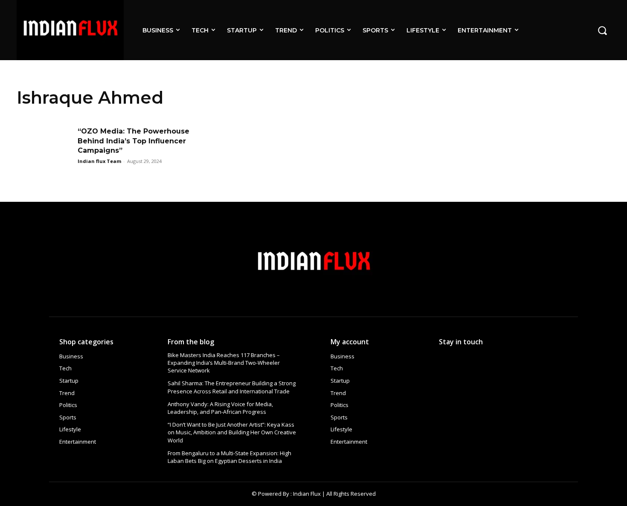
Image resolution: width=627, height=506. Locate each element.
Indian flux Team (99, 161)
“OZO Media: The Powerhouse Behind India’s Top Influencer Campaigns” (133, 140)
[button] (602, 30)
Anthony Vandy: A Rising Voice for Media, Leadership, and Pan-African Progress (220, 408)
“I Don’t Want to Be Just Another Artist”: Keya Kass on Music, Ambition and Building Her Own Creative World (232, 432)
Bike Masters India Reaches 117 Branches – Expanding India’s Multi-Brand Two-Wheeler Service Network (224, 362)
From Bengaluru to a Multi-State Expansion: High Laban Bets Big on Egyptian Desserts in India (229, 457)
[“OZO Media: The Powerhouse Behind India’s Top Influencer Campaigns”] (44, 146)
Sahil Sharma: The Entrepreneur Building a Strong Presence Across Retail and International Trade (232, 387)
